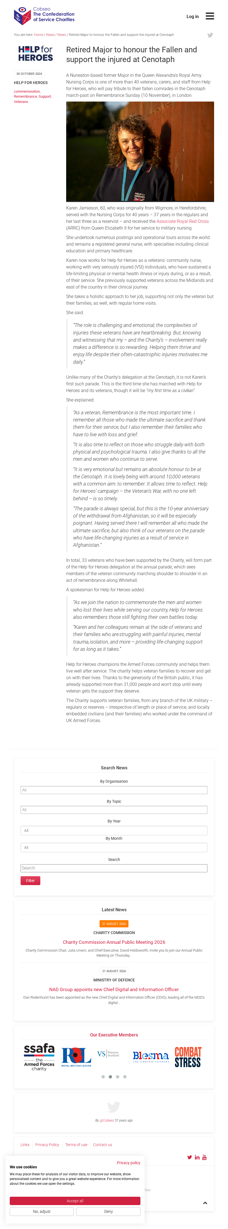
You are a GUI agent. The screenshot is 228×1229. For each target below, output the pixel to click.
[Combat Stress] (188, 1057)
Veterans (21, 102)
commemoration (27, 91)
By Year (114, 821)
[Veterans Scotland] (114, 1057)
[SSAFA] (39, 1057)
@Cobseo (107, 1120)
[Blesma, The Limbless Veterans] (151, 1057)
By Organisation (114, 781)
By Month (114, 838)
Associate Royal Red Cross (183, 221)
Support (45, 96)
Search (114, 859)
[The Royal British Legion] (76, 1057)
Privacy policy (128, 1163)
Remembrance (25, 96)
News (50, 35)
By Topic (114, 801)
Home (38, 35)
